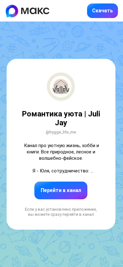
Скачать (102, 11)
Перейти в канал (61, 190)
